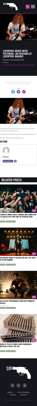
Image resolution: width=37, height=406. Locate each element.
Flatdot (6, 156)
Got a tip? (13, 395)
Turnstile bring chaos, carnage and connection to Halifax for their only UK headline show (18, 215)
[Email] (15, 161)
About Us (10, 392)
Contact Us (23, 395)
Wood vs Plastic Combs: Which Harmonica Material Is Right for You (15, 345)
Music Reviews (14, 82)
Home (7, 82)
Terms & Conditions (24, 392)
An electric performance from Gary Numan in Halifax (17, 302)
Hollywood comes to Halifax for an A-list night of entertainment (18, 258)
